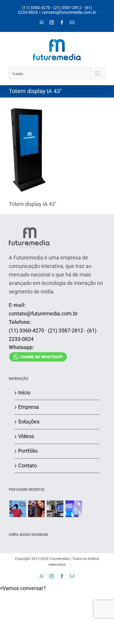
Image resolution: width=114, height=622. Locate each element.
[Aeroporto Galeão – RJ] (55, 509)
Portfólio (28, 451)
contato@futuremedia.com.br (69, 12)
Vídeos (26, 436)
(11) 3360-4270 (36, 7)
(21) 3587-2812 (67, 7)
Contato (27, 465)
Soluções (28, 421)
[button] (23, 588)
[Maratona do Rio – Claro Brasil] (17, 509)
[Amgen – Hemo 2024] (73, 509)
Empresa (28, 407)
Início (24, 392)
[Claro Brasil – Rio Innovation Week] (36, 509)
